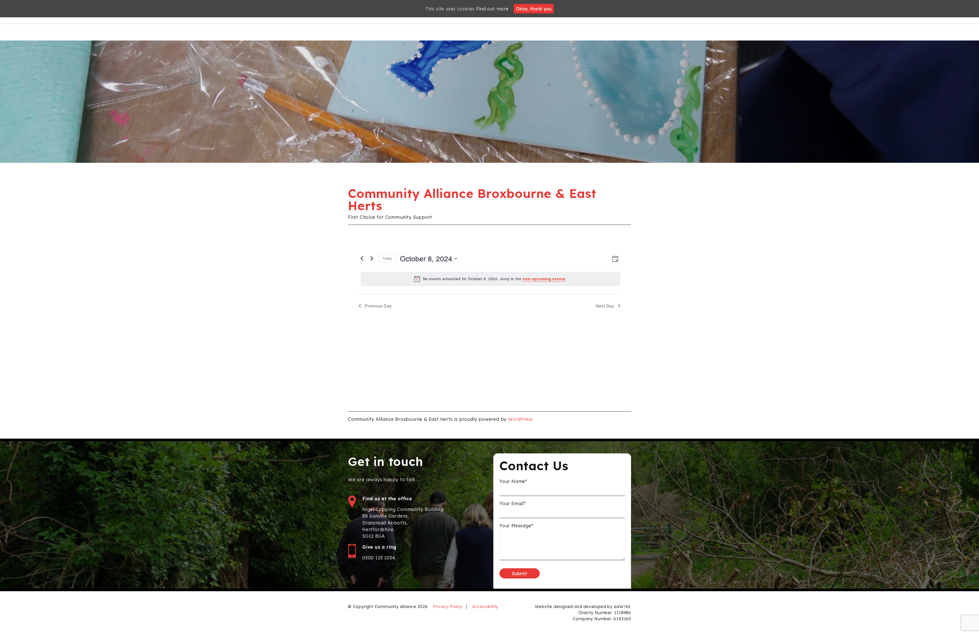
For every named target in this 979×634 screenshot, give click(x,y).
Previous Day (378, 306)
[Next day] (372, 258)
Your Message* (516, 525)
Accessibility (485, 606)
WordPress (520, 419)
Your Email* (512, 503)
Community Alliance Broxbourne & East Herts (472, 199)
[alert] (490, 279)
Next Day (605, 306)
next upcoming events (543, 278)
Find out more (492, 8)
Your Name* (513, 481)
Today (387, 258)
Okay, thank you (533, 8)
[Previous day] (362, 258)
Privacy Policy (447, 606)
